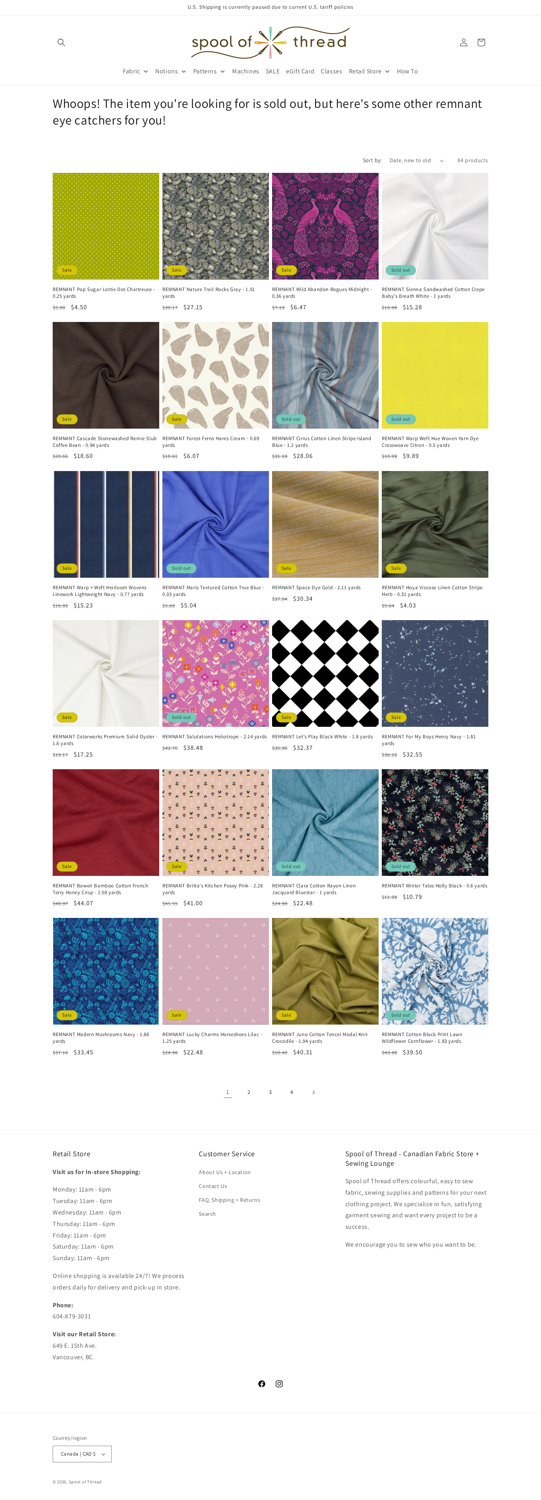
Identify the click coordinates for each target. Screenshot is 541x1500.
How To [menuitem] (407, 71)
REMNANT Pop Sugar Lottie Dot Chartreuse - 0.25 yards (104, 292)
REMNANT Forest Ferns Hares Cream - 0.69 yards (210, 441)
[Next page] (313, 1092)
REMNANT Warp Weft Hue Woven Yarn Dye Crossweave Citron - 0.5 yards (430, 441)
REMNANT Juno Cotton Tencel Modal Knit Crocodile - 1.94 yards (320, 1037)
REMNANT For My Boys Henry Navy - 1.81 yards (429, 740)
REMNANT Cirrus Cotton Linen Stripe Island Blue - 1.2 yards (321, 441)
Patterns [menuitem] (205, 71)
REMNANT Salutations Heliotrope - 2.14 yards (214, 737)
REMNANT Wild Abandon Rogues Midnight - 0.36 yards (322, 292)
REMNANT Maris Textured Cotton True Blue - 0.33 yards (213, 591)
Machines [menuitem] (245, 71)
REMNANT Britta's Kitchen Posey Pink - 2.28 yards (212, 889)
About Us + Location (225, 1172)
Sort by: (372, 160)
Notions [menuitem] (166, 71)
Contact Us (213, 1186)
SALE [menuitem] (273, 71)
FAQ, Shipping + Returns (229, 1199)
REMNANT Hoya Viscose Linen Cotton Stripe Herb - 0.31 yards (432, 591)
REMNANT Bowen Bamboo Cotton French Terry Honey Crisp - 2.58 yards (100, 889)
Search (207, 1213)
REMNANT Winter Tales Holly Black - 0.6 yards (434, 886)
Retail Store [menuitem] (365, 71)
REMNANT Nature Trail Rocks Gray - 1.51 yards (208, 292)
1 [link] (227, 1092)
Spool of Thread (85, 1482)
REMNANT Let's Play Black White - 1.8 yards (322, 737)
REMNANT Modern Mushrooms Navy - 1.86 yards (101, 1037)
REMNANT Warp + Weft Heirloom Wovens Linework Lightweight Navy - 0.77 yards (100, 591)
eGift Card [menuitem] (300, 71)
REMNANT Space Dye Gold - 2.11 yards (316, 587)
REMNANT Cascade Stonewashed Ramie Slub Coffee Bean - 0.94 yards (105, 441)
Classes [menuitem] (331, 71)
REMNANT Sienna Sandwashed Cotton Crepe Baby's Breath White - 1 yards (433, 292)
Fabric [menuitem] (131, 71)
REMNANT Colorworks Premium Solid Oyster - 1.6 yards (105, 740)
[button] (61, 42)
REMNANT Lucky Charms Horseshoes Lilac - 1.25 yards (212, 1037)
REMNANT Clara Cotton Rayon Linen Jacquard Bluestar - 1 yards (314, 889)
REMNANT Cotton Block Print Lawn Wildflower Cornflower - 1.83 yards (422, 1037)
